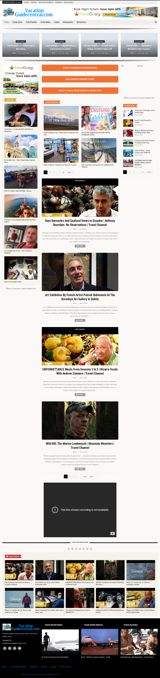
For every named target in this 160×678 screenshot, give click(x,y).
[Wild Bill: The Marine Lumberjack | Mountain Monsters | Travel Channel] (80, 420)
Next (70, 172)
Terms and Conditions (45, 2)
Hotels (57, 22)
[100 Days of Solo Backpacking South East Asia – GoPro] (20, 206)
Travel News (45, 22)
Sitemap (34, 2)
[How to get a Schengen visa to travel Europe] (128, 113)
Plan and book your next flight (80, 79)
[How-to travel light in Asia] (20, 268)
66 (63, 172)
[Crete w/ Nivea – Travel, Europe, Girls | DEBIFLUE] (128, 153)
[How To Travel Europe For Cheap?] (128, 123)
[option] (80, 46)
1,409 (84, 476)
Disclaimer (58, 2)
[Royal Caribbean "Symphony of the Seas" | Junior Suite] (61, 150)
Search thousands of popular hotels (80, 68)
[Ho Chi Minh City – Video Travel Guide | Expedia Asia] (20, 146)
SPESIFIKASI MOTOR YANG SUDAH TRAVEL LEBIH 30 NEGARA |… (143, 163)
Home (6, 22)
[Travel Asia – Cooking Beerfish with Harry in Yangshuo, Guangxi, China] (20, 115)
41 (143, 172)
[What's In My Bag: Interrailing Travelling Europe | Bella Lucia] (128, 133)
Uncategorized (80, 180)
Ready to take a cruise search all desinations (80, 91)
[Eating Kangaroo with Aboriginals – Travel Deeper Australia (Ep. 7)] (139, 642)
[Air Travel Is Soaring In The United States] (60, 642)
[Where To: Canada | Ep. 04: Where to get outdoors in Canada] (19, 598)
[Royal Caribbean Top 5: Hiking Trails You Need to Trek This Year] (61, 118)
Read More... (80, 246)
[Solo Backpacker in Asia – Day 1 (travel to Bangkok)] (20, 237)
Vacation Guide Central (39, 674)
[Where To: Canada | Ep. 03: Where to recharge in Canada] (141, 570)
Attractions (81, 22)
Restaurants (68, 22)
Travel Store (17, 22)
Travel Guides (31, 22)
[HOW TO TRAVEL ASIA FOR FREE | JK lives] (20, 177)
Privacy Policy (68, 2)
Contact (26, 2)
